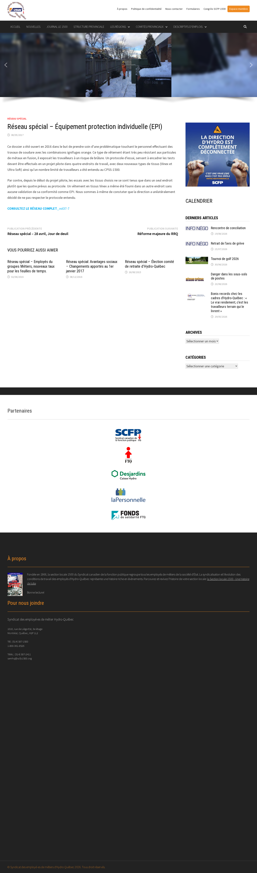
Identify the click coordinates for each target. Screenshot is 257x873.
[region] (128, 70)
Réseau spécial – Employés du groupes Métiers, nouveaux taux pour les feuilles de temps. (31, 266)
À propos (122, 9)
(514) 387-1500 (20, 641)
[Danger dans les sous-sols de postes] (197, 275)
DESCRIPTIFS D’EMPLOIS (188, 27)
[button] (6, 65)
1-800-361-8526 (16, 646)
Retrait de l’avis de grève (227, 243)
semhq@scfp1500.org (20, 658)
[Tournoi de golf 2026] (197, 259)
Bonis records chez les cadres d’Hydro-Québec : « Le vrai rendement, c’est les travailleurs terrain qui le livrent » (229, 302)
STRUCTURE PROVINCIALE (89, 27)
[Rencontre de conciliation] (197, 228)
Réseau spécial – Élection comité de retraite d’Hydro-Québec (149, 264)
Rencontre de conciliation (228, 228)
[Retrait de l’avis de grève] (197, 244)
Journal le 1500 (57, 27)
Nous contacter (174, 9)
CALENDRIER (199, 201)
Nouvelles (33, 27)
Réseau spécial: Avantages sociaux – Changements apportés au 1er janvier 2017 (91, 266)
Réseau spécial (17, 118)
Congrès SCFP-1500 (215, 9)
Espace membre (238, 9)
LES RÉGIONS (118, 27)
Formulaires (193, 9)
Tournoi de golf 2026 (225, 259)
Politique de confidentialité (146, 9)
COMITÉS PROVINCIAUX (149, 27)
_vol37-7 (38, 208)
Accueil (15, 27)
